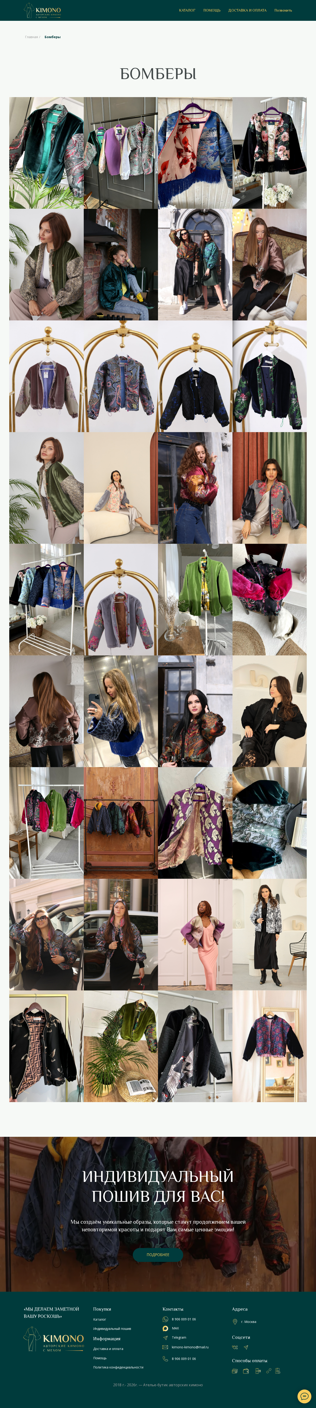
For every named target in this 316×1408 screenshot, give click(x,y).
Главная (31, 37)
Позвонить (283, 10)
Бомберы (53, 37)
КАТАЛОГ (187, 10)
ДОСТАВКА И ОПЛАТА (247, 10)
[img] (165, 1359)
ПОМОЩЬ (211, 10)
